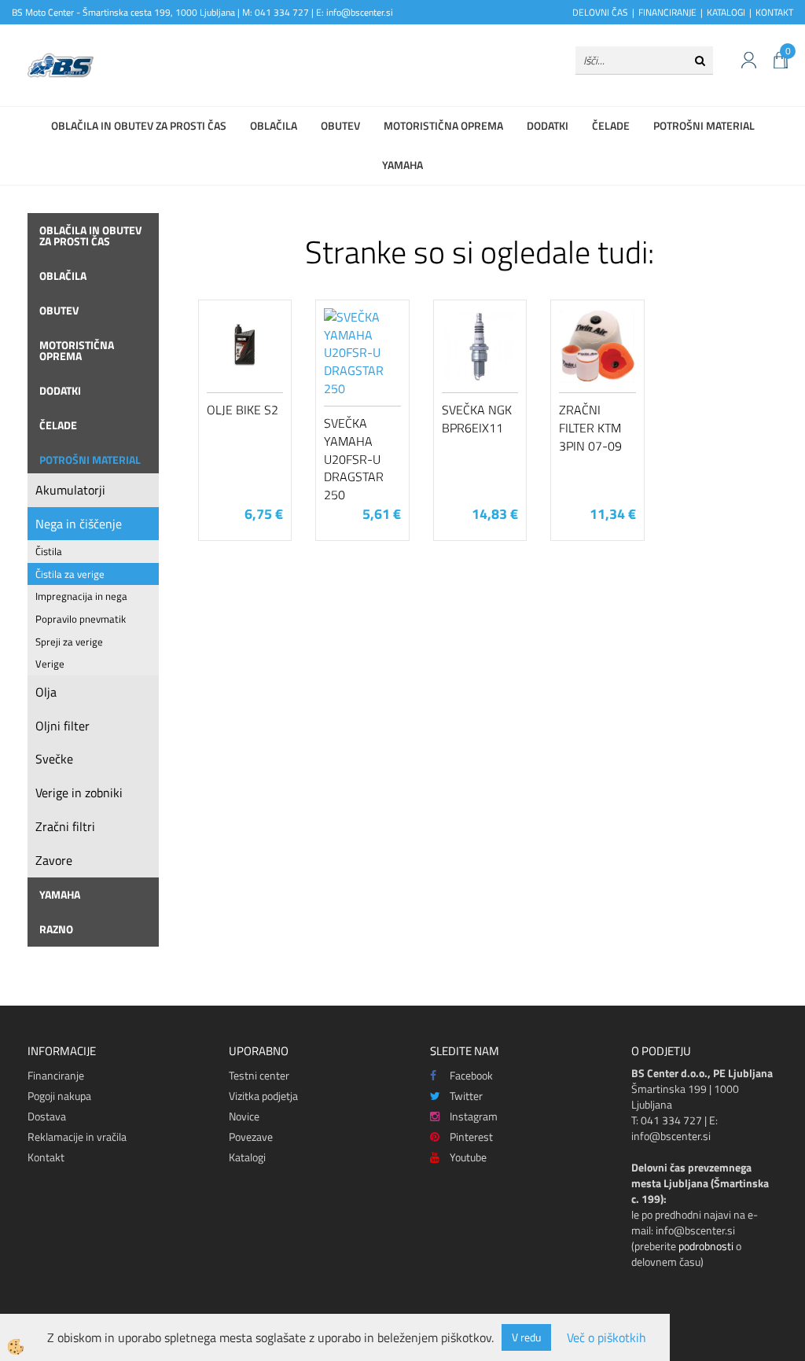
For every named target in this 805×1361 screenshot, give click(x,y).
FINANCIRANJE (667, 12)
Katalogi (247, 1157)
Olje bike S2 (242, 409)
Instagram (474, 1116)
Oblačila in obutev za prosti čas (138, 125)
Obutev (340, 125)
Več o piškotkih (606, 1338)
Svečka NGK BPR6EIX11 (477, 418)
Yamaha (402, 164)
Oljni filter (62, 725)
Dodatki (547, 125)
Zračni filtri (65, 826)
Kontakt (46, 1157)
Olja (46, 691)
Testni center (259, 1075)
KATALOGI (726, 12)
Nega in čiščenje (78, 523)
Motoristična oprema (443, 125)
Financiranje (56, 1075)
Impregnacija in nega (81, 596)
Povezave (251, 1136)
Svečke (54, 758)
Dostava (47, 1116)
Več (245, 386)
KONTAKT (774, 12)
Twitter (466, 1095)
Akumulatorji (70, 489)
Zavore (53, 860)
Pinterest (471, 1136)
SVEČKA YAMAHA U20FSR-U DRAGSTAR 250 (354, 459)
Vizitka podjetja (263, 1095)
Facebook (471, 1075)
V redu (526, 1337)
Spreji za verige (69, 641)
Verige (49, 663)
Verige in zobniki (79, 792)
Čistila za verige (70, 574)
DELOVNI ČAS (600, 12)
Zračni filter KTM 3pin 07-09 (590, 427)
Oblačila (273, 125)
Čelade (611, 125)
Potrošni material (704, 125)
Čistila (48, 551)
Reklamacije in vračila (77, 1136)
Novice (244, 1116)
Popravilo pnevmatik (80, 619)
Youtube (468, 1157)
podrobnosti (705, 1246)
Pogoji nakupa (59, 1095)
